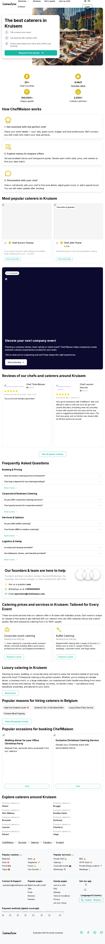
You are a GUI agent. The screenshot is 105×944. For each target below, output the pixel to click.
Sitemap (57, 892)
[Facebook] (88, 933)
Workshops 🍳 (60, 869)
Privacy (57, 899)
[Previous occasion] (5, 762)
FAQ (55, 889)
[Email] (101, 933)
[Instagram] (81, 933)
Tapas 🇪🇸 (6, 869)
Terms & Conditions (62, 896)
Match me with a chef (37, 885)
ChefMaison (8, 842)
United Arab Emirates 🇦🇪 (92, 904)
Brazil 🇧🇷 (96, 904)
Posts (30, 892)
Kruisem (60, 842)
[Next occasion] (99, 762)
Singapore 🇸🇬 (99, 904)
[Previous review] (5, 414)
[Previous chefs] (5, 233)
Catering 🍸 (58, 862)
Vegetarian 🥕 (34, 862)
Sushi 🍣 (5, 862)
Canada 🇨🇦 (87, 904)
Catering (35, 842)
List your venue (60, 903)
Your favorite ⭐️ (34, 869)
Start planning (14, 362)
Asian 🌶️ (31, 859)
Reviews (31, 896)
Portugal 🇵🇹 (83, 904)
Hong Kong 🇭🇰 (98, 904)
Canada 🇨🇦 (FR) (89, 904)
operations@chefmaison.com (14, 885)
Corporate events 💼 (62, 866)
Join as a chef (59, 885)
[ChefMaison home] (9, 933)
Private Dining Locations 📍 (90, 866)
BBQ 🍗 (82, 859)
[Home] (9, 4)
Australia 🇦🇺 (95, 904)
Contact (21, 7)
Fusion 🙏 (32, 866)
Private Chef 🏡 (60, 859)
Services (22, 842)
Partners (31, 899)
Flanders (47, 842)
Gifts (30, 889)
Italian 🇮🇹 (5, 859)
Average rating (78, 86)
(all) (20, 855)
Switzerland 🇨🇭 (86, 904)
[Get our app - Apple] (91, 885)
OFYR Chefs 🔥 (85, 862)
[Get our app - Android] (91, 890)
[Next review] (99, 414)
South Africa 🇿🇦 (90, 904)
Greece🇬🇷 (84, 904)
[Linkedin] (94, 933)
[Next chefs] (99, 233)
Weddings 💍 (85, 869)
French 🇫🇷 (6, 866)
